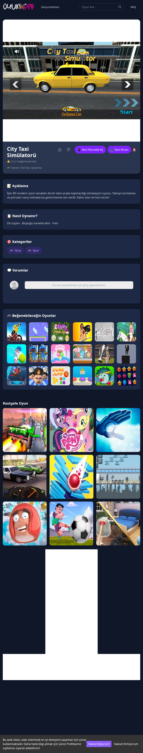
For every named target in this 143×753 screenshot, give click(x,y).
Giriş (133, 7)
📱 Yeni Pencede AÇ (90, 150)
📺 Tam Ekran (119, 150)
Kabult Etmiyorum (126, 744)
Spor (33, 250)
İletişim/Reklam (50, 7)
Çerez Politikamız (70, 744)
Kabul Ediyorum (98, 744)
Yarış (15, 250)
